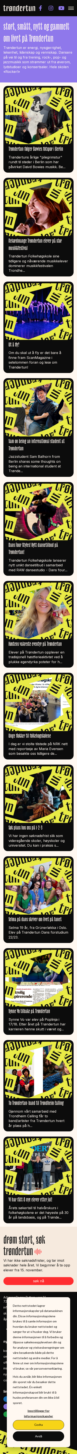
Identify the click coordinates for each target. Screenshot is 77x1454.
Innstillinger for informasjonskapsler (38, 1413)
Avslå (38, 1436)
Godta (38, 1424)
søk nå (38, 1281)
